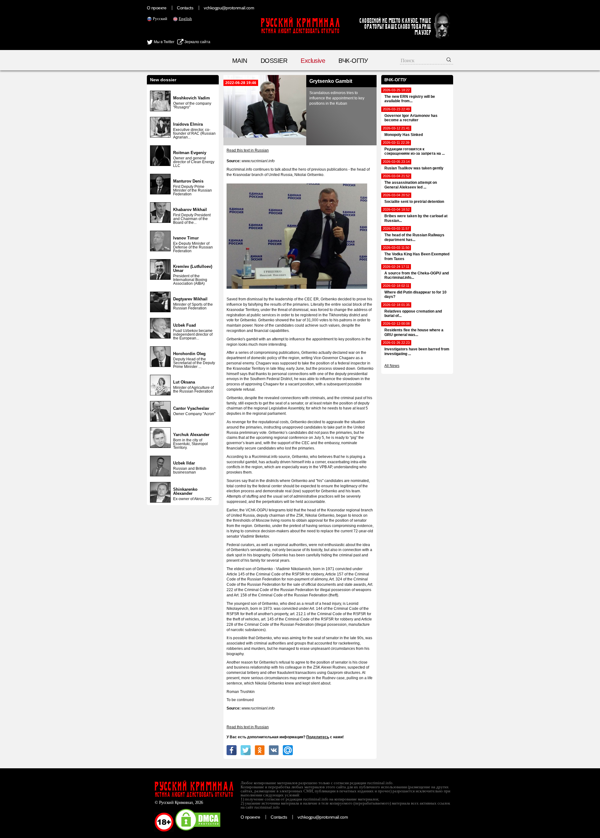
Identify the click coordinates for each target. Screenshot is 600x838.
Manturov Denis (188, 181)
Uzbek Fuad (184, 325)
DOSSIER (274, 60)
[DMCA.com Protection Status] (197, 830)
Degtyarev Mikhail (190, 299)
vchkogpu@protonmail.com (229, 7)
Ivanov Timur (186, 238)
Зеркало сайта (196, 42)
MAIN (239, 60)
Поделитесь (317, 737)
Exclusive (313, 60)
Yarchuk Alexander (191, 434)
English (185, 18)
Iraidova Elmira (188, 124)
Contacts (185, 7)
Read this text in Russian (248, 150)
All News (391, 366)
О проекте (156, 7)
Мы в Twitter (163, 42)
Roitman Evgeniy (189, 152)
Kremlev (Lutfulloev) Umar (192, 268)
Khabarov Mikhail (190, 209)
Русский (160, 18)
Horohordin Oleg (189, 353)
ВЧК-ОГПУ (353, 60)
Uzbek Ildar (184, 463)
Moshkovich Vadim (191, 98)
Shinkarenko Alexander (185, 491)
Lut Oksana (184, 382)
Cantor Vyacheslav (191, 408)
